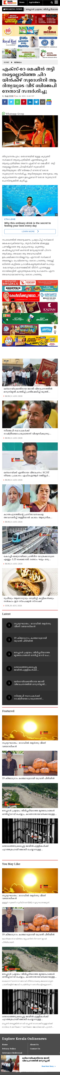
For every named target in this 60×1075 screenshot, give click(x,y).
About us (34, 1045)
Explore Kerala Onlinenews (24, 1039)
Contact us (35, 1049)
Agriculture (34, 2)
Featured (8, 711)
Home (6, 63)
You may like (11, 864)
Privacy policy (9, 1049)
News (21, 2)
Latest (6, 614)
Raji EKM (9, 96)
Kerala (17, 63)
